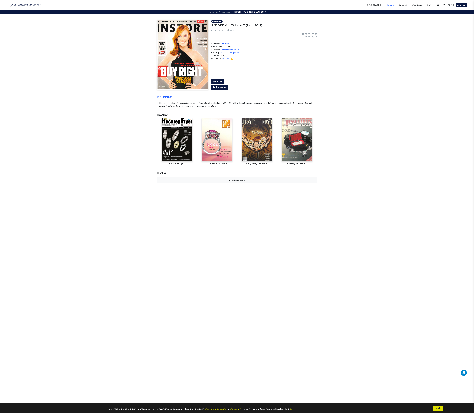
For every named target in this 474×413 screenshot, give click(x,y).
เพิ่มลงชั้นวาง (221, 87)
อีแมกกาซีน (218, 81)
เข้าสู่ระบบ (461, 5)
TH (452, 5)
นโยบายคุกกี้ (235, 409)
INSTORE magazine (230, 52)
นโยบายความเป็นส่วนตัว (215, 409)
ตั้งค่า (291, 409)
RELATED (162, 114)
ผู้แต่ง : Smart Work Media (223, 30)
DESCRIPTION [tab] (164, 96)
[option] (177, 141)
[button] (390, 5)
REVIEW (161, 173)
